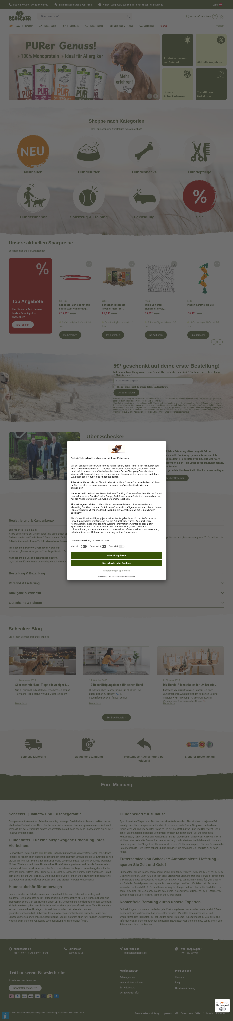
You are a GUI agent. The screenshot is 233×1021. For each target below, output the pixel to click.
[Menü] (228, 1001)
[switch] (222, 1009)
